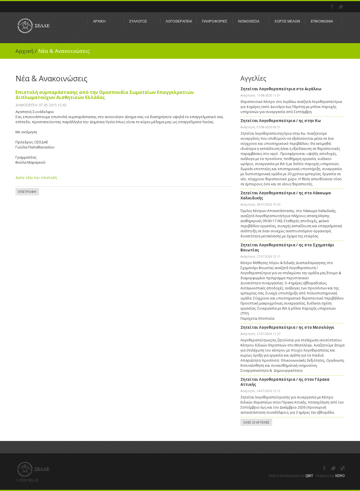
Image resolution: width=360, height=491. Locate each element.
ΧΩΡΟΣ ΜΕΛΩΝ (287, 21)
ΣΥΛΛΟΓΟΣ (138, 21)
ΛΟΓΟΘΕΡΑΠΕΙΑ (178, 21)
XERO (340, 476)
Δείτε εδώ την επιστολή (36, 177)
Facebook (332, 6)
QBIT (309, 476)
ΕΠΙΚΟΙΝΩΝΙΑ (322, 21)
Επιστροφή (27, 192)
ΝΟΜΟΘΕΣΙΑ (248, 21)
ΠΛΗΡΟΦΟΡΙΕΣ (214, 21)
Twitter (341, 6)
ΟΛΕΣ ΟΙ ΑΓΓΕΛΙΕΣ (256, 422)
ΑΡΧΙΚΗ (99, 21)
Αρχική (24, 51)
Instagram (343, 468)
